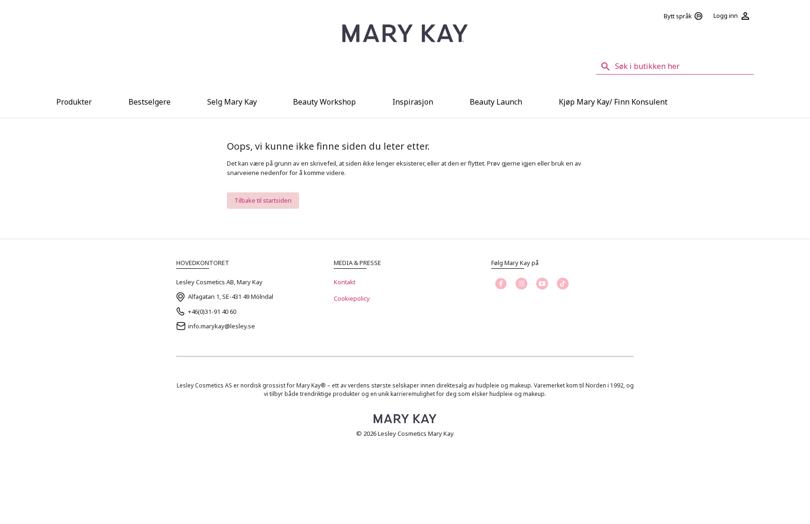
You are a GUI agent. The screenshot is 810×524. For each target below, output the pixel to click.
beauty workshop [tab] (324, 102)
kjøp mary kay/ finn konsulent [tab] (613, 102)
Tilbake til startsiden (263, 200)
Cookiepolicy (352, 298)
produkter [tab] (74, 102)
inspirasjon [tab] (412, 102)
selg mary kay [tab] (232, 102)
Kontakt (344, 282)
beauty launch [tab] (496, 102)
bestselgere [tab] (149, 102)
